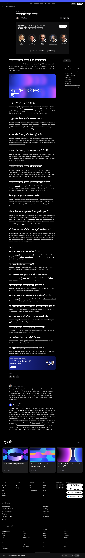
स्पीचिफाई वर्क (18, 488)
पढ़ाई (46, 204)
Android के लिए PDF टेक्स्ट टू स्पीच (7, 508)
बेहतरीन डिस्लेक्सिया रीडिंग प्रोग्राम (7, 511)
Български (4, 542)
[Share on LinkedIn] (67, 18)
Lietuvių (65, 544)
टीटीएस (7, 6)
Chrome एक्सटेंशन (5, 492)
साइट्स (11, 242)
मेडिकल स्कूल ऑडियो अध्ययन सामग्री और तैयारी (73, 69)
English (3, 533)
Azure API (41, 125)
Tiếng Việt (24, 540)
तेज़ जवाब (40, 28)
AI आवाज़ (50, 330)
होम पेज (3, 6)
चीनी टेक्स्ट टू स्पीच (68, 83)
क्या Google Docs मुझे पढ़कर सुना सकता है (49, 514)
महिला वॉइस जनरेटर (5, 509)
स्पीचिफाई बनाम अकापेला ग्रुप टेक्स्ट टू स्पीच (72, 85)
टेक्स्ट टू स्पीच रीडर (46, 508)
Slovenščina (66, 542)
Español (3, 539)
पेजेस (38, 220)
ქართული (24, 542)
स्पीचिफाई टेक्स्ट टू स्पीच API (15, 233)
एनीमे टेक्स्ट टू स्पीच (5, 513)
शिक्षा (30, 487)
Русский (44, 537)
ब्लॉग (44, 487)
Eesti (3, 544)
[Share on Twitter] (64, 18)
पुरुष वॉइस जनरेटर (46, 509)
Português (65, 540)
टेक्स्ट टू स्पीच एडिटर (68, 79)
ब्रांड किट (44, 497)
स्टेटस (44, 493)
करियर (44, 488)
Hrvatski (24, 544)
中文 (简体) (45, 529)
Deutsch (65, 533)
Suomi (44, 533)
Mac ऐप (3, 487)
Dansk (44, 531)
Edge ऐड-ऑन (4, 493)
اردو (23, 548)
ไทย (64, 539)
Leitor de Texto (46, 519)
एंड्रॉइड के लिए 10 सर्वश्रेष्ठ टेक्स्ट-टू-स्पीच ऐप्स (73, 87)
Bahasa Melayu (5, 548)
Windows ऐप (4, 488)
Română (44, 540)
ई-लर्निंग (33, 156)
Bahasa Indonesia (26, 546)
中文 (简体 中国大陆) (6, 531)
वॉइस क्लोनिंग (18, 487)
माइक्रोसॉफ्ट (21, 215)
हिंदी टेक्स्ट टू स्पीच (46, 516)
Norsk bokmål (66, 535)
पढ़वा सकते (34, 217)
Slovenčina (45, 542)
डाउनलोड (41, 3)
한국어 (44, 535)
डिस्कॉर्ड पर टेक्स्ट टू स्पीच (69, 73)
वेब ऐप (3, 490)
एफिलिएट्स (44, 490)
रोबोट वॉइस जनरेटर (46, 511)
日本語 (24, 535)
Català (65, 546)
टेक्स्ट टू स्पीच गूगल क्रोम (69, 67)
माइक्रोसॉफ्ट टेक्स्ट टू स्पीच (14, 138)
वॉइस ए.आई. (35, 26)
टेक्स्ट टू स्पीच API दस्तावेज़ (34, 488)
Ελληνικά (44, 544)
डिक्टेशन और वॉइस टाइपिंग (6, 506)
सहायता (44, 492)
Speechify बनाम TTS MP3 (70, 90)
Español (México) (26, 539)
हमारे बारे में (44, 484)
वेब (36, 220)
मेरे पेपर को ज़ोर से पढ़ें (68, 77)
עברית (3, 546)
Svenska (44, 539)
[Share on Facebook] (61, 18)
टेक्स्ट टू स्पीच (22, 28)
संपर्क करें (44, 485)
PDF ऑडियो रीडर (5, 514)
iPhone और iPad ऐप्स (5, 484)
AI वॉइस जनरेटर (18, 484)
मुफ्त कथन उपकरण (68, 81)
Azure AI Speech (28, 109)
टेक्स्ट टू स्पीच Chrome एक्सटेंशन (7, 516)
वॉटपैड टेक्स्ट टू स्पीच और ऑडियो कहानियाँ (72, 71)
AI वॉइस (23, 111)
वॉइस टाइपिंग (32, 28)
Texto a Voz (4, 519)
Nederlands (66, 531)
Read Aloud (14, 220)
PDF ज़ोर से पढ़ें (4, 518)
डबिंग (16, 485)
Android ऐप (4, 485)
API (45, 3)
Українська (65, 537)
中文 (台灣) (66, 529)
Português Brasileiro (26, 537)
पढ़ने (49, 174)
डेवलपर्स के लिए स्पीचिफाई (33, 484)
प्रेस (43, 495)
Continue (77, 555)
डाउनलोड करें (4, 495)
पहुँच (15, 66)
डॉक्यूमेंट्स (53, 174)
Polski (3, 537)
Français (24, 533)
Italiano (3, 535)
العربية (3, 529)
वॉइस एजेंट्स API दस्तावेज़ (33, 490)
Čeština (24, 531)
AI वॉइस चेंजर (45, 513)
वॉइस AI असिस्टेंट (45, 506)
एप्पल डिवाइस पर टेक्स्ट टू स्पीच (70, 75)
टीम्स (30, 485)
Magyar (24, 529)
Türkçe (3, 540)
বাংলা (44, 546)
